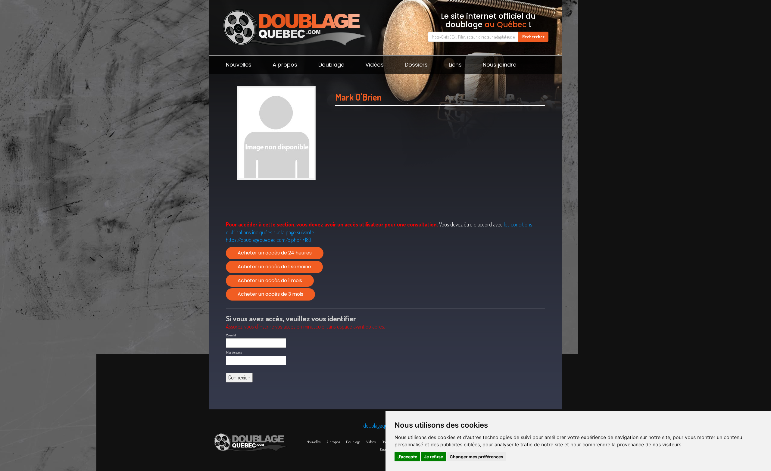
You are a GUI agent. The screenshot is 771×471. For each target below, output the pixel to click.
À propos (285, 64)
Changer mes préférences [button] (476, 456)
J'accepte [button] (407, 456)
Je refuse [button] (433, 456)
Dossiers (416, 64)
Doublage (331, 64)
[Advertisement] (440, 171)
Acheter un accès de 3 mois (270, 294)
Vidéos (374, 64)
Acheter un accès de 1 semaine (274, 266)
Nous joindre (499, 64)
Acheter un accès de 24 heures (275, 252)
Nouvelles (238, 64)
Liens (455, 64)
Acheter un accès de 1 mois (270, 280)
